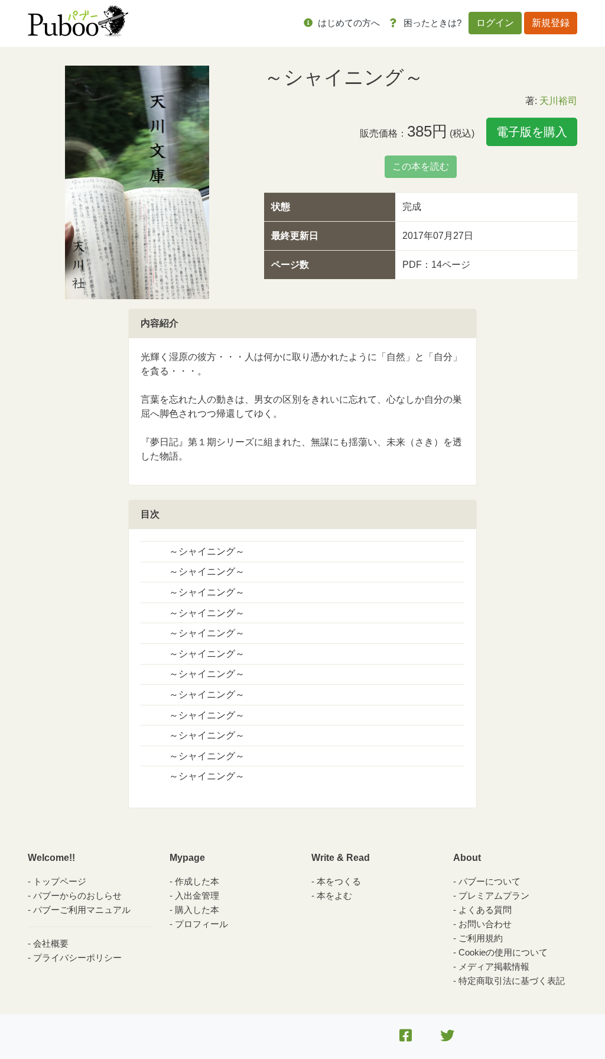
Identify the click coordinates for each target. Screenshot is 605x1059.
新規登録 (551, 23)
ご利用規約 (480, 938)
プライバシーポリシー (77, 958)
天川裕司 (558, 101)
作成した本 (197, 881)
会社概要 (51, 943)
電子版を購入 (531, 131)
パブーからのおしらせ (77, 895)
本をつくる (339, 881)
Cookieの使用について (503, 952)
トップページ (59, 881)
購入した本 (197, 910)
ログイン (495, 23)
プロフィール (201, 924)
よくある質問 (485, 910)
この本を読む (420, 166)
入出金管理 (197, 895)
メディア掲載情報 (493, 966)
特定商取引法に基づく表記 (511, 981)
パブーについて (489, 881)
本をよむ (334, 895)
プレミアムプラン (493, 895)
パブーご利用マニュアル (82, 910)
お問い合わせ (485, 924)
